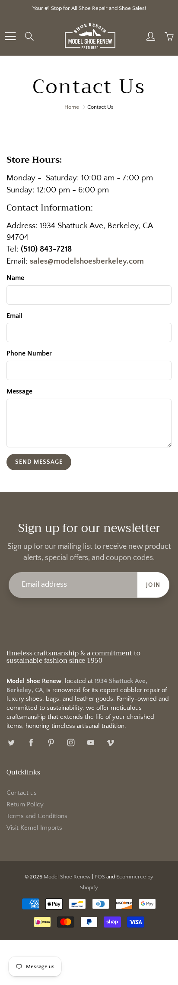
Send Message (39, 462)
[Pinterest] (50, 742)
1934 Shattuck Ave (71, 225)
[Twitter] (11, 742)
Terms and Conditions (36, 816)
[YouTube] (90, 742)
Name (15, 278)
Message (19, 391)
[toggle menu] (10, 36)
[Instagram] (70, 742)
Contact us (21, 793)
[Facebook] (30, 742)
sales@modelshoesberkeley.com (87, 261)
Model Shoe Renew (67, 877)
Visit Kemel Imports (34, 828)
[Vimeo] (110, 742)
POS (100, 877)
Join (153, 585)
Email (14, 316)
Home (71, 107)
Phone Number (29, 353)
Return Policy (25, 804)
